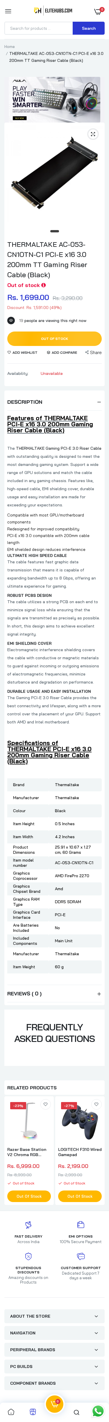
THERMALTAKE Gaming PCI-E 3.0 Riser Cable (58, 448)
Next (97, 1151)
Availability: (17, 373)
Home (9, 46)
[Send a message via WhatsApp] (98, 1411)
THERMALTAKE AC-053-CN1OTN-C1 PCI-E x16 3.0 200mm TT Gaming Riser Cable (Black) (47, 259)
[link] (45, 1104)
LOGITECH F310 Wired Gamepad (80, 1152)
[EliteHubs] (53, 11)
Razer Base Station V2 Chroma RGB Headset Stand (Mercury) (26, 1152)
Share (96, 352)
